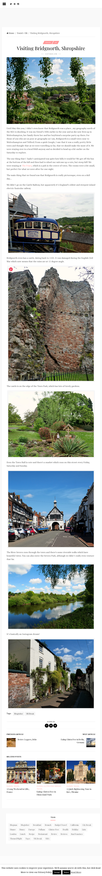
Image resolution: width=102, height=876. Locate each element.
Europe (10, 786)
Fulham (42, 829)
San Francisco (77, 834)
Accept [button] (57, 872)
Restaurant (42, 834)
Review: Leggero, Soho (27, 739)
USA (47, 838)
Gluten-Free (54, 829)
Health (65, 829)
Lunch (22, 834)
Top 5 (28, 838)
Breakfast (37, 825)
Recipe (32, 834)
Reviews (64, 834)
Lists (84, 829)
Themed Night (16, 838)
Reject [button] (66, 872)
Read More (76, 872)
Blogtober (18, 713)
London (13, 834)
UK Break (30, 713)
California (74, 825)
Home (11, 33)
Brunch (48, 825)
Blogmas (13, 825)
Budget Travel (61, 825)
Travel (20, 33)
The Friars (27, 165)
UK (26, 33)
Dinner (13, 829)
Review (54, 834)
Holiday (75, 829)
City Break (86, 825)
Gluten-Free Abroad (52, 786)
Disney (22, 829)
